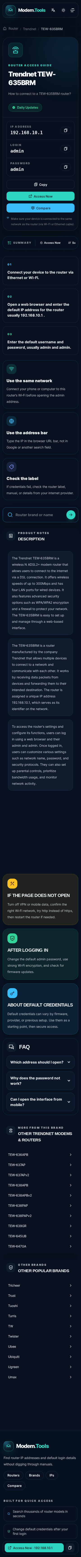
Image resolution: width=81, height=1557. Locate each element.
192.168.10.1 (21, 702)
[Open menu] (72, 10)
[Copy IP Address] (66, 130)
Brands (34, 1475)
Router (13, 28)
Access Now (43, 196)
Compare (43, 208)
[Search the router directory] (70, 514)
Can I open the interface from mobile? (36, 1102)
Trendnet (29, 29)
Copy (43, 184)
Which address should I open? (36, 1062)
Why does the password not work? (35, 1081)
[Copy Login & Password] (69, 1547)
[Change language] (53, 10)
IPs (52, 1475)
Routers (13, 1475)
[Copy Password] (66, 167)
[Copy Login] (66, 148)
